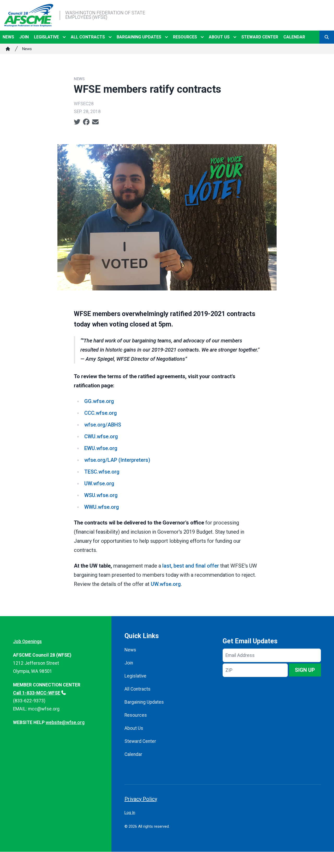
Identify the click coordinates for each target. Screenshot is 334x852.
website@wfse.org (65, 722)
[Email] (95, 122)
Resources (185, 36)
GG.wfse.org (99, 401)
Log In (129, 812)
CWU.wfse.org (101, 436)
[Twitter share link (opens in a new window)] (77, 122)
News (8, 36)
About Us (219, 36)
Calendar (294, 36)
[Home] (7, 48)
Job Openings (27, 641)
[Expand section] (64, 37)
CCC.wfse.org (100, 413)
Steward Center (259, 36)
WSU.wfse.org (101, 495)
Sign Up (305, 670)
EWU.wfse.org (100, 448)
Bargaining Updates (139, 36)
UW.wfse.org (99, 483)
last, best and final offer (191, 566)
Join (24, 36)
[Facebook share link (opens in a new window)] (86, 122)
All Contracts (88, 36)
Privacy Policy (140, 799)
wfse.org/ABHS (102, 425)
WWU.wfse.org (101, 507)
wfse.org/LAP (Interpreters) (117, 460)
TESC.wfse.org (102, 472)
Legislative (46, 36)
